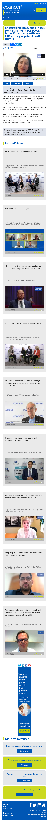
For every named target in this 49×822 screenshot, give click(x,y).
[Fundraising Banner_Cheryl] (24, 701)
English (35, 3)
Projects (6, 806)
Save (6, 83)
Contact (6, 804)
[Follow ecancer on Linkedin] (39, 805)
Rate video (16, 83)
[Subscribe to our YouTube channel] (29, 665)
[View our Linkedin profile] (22, 665)
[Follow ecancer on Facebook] (30, 805)
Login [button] (33, 10)
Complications (8, 134)
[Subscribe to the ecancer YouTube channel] (44, 805)
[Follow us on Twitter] (19, 665)
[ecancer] (13, 7)
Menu (11, 23)
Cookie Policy (8, 809)
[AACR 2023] (35, 48)
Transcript (28, 83)
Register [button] (41, 10)
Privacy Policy (8, 815)
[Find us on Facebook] (26, 665)
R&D (29, 130)
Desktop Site (8, 813)
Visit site (24, 765)
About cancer (25, 781)
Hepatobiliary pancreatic (19, 130)
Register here (24, 751)
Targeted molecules (20, 134)
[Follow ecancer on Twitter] (34, 805)
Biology (34, 130)
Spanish (43, 3)
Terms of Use (8, 811)
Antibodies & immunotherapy (30, 132)
